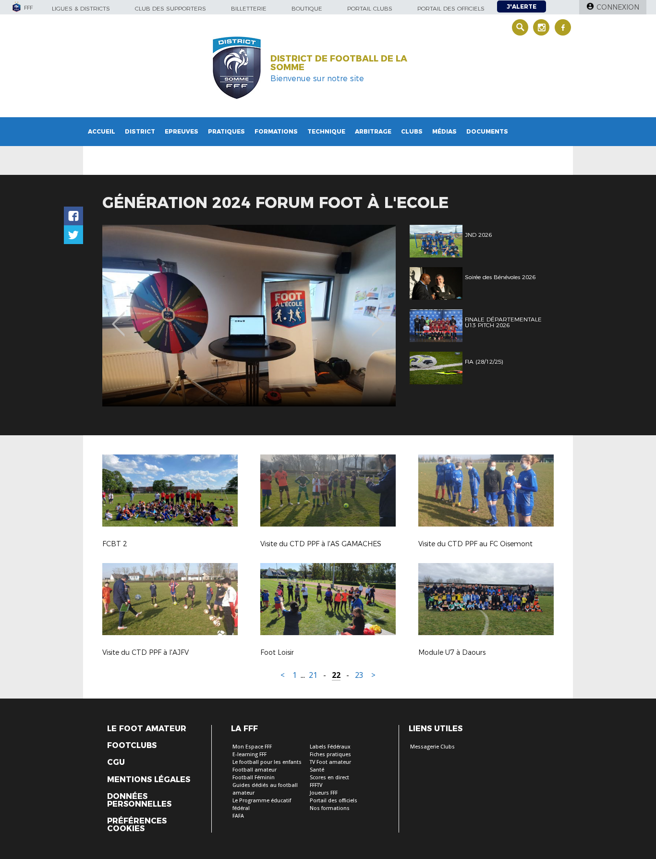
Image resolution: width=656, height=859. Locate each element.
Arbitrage (373, 131)
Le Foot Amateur (146, 729)
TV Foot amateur (330, 762)
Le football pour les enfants (267, 762)
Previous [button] (118, 317)
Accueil (101, 131)
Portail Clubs (369, 8)
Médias (444, 131)
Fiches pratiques (330, 754)
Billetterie (249, 8)
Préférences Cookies (137, 825)
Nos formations (330, 808)
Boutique (307, 8)
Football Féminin (253, 777)
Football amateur (254, 770)
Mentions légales (148, 780)
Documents (487, 131)
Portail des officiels (451, 8)
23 (359, 675)
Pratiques (226, 131)
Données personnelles (139, 800)
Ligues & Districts (81, 8)
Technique (326, 131)
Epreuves (181, 131)
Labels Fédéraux (330, 747)
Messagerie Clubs (432, 747)
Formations (276, 131)
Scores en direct (329, 777)
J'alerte (521, 6)
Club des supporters (170, 8)
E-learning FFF (249, 754)
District (140, 131)
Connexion (617, 7)
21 (313, 675)
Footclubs (132, 745)
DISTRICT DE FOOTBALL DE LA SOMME (338, 63)
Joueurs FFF (324, 793)
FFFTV (316, 785)
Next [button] (378, 317)
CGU (116, 762)
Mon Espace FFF (252, 747)
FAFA (238, 816)
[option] (249, 315)
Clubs (412, 131)
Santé (317, 770)
